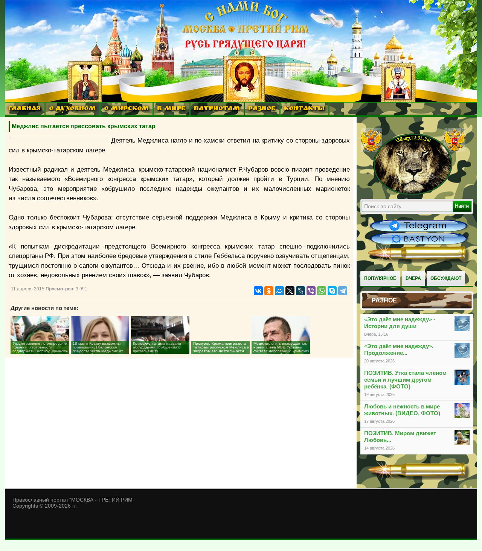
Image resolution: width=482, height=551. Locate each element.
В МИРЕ (171, 109)
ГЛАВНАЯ (24, 109)
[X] (289, 290)
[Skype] (332, 290)
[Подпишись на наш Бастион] (419, 243)
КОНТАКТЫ (304, 109)
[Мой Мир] (279, 290)
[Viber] (311, 290)
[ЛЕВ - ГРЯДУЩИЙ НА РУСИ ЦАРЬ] (413, 193)
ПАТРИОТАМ (217, 109)
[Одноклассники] (268, 290)
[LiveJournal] (300, 290)
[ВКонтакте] (258, 290)
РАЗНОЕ (262, 109)
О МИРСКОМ (126, 109)
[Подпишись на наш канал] (419, 230)
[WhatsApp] (321, 290)
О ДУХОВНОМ (72, 109)
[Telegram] (342, 290)
